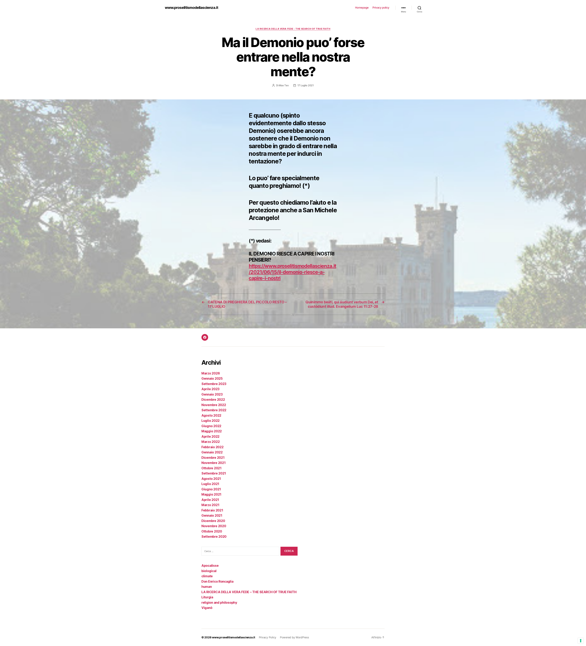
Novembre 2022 (213, 405)
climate (207, 576)
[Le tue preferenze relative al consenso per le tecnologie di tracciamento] (581, 641)
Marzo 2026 (210, 373)
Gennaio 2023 (212, 394)
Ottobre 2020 (211, 531)
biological (208, 571)
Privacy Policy (267, 637)
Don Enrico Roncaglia (217, 581)
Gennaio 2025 (212, 378)
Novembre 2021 (213, 463)
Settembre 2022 (213, 410)
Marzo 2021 (210, 505)
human (206, 587)
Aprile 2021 (210, 500)
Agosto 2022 (211, 415)
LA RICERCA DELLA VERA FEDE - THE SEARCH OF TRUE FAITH (293, 28)
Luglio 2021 (210, 484)
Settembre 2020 (213, 536)
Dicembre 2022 (213, 399)
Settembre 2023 (213, 384)
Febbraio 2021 (212, 510)
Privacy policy (381, 7)
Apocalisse (210, 566)
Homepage (362, 7)
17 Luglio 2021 (305, 85)
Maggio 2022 (211, 431)
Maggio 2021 (211, 494)
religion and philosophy (219, 602)
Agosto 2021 (211, 479)
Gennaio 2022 (212, 452)
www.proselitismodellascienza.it (191, 7)
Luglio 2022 (210, 421)
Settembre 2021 (213, 473)
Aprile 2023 (210, 389)
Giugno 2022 (211, 426)
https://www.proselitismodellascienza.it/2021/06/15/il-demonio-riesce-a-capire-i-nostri (292, 272)
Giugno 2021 (211, 489)
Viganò (206, 608)
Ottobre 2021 (211, 468)
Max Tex (284, 85)
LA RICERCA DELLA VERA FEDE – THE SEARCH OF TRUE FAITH (249, 592)
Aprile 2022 (210, 436)
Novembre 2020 (213, 526)
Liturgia (207, 597)
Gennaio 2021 (211, 515)
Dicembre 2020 (213, 521)
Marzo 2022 (210, 442)
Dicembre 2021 (213, 458)
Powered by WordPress (294, 637)
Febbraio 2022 (212, 447)
